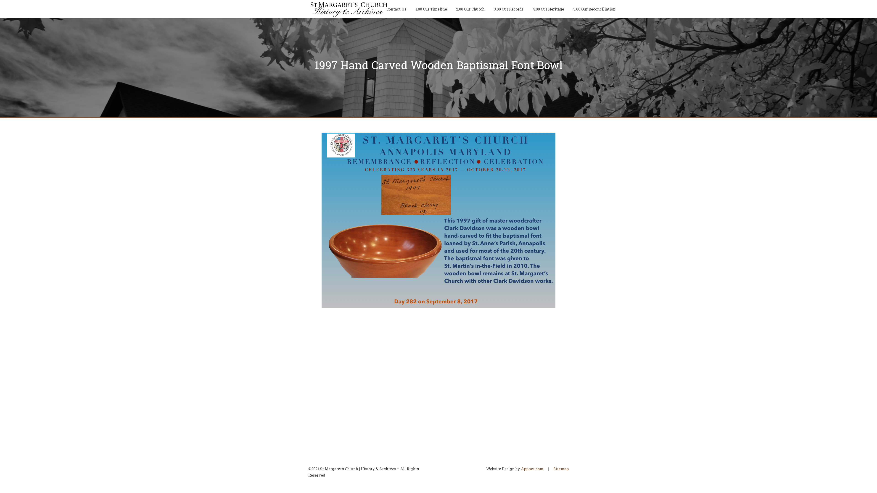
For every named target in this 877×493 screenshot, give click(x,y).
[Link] (349, 9)
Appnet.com (532, 468)
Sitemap (561, 468)
